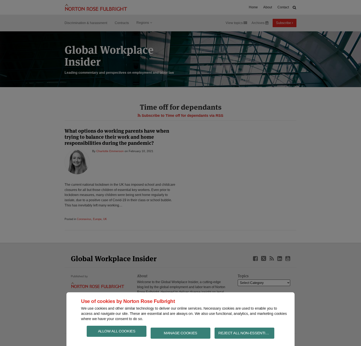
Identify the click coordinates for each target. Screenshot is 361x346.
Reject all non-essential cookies (246, 333)
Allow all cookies (116, 331)
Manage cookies (180, 333)
